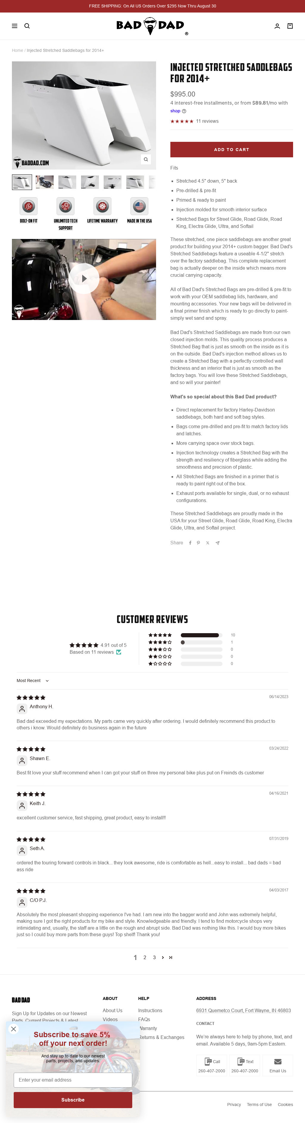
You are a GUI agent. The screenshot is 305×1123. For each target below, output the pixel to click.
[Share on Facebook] (190, 543)
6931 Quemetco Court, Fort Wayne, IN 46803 (243, 1010)
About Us (112, 1010)
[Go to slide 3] (67, 182)
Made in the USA (139, 221)
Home (17, 50)
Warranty (147, 1028)
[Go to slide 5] (112, 182)
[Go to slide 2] (45, 182)
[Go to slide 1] (22, 182)
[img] (31, 697)
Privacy (234, 1104)
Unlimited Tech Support (65, 224)
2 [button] (145, 957)
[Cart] (290, 26)
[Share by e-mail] (218, 543)
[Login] (277, 26)
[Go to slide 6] (135, 182)
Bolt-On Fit (29, 221)
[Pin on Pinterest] (198, 543)
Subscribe (73, 1099)
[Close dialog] (13, 1029)
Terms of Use (259, 1104)
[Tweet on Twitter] (207, 543)
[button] (160, 635)
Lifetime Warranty (102, 221)
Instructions (150, 1010)
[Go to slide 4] (90, 182)
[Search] (27, 26)
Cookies (285, 1104)
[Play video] (84, 278)
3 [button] (154, 957)
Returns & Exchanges (161, 1037)
